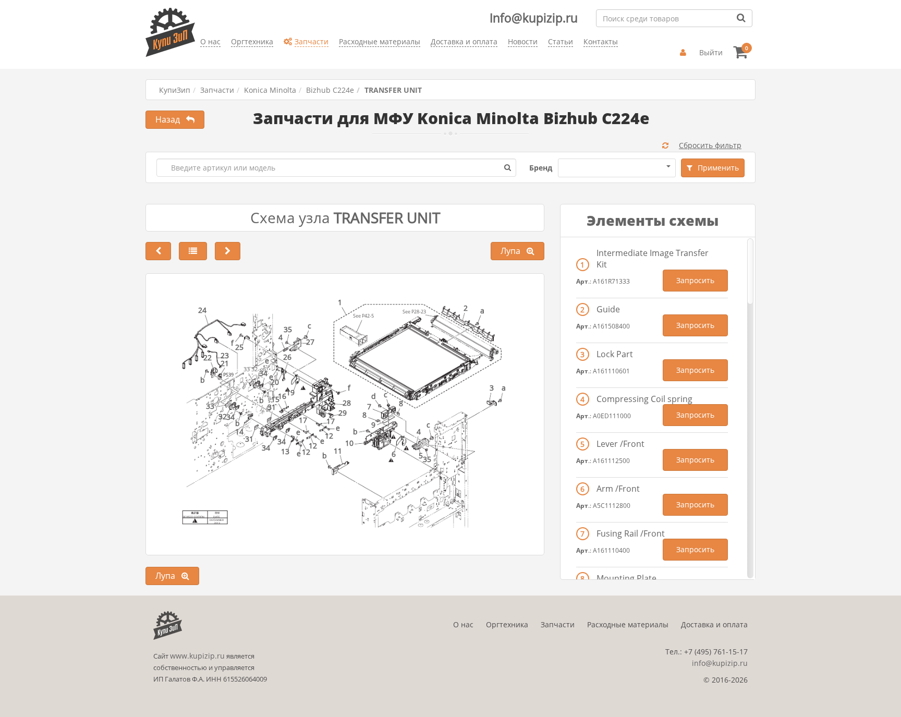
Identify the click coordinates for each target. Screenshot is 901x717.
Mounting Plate (626, 578)
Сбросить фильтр (710, 145)
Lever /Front (620, 443)
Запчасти (217, 90)
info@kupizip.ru (720, 663)
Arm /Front (618, 488)
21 (225, 363)
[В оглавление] (193, 251)
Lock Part (614, 354)
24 (202, 310)
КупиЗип (174, 90)
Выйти (711, 52)
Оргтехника (507, 624)
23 (225, 355)
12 (313, 446)
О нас (463, 624)
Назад (170, 119)
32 (222, 416)
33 (210, 406)
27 (310, 342)
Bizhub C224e (330, 90)
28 (347, 403)
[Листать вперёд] (227, 251)
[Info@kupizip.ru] (200, 57)
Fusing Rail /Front (630, 533)
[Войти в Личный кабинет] (684, 52)
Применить (718, 168)
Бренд (540, 168)
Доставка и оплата (714, 624)
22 (207, 357)
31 (249, 439)
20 (275, 382)
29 (342, 413)
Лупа (514, 251)
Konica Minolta (270, 90)
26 (287, 357)
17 (330, 421)
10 (349, 443)
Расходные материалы (627, 624)
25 (239, 347)
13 (285, 451)
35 (288, 329)
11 (338, 451)
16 (282, 396)
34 (230, 417)
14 (239, 431)
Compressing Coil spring (644, 399)
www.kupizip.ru (197, 656)
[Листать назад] (158, 251)
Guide (608, 309)
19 (290, 392)
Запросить (695, 280)
